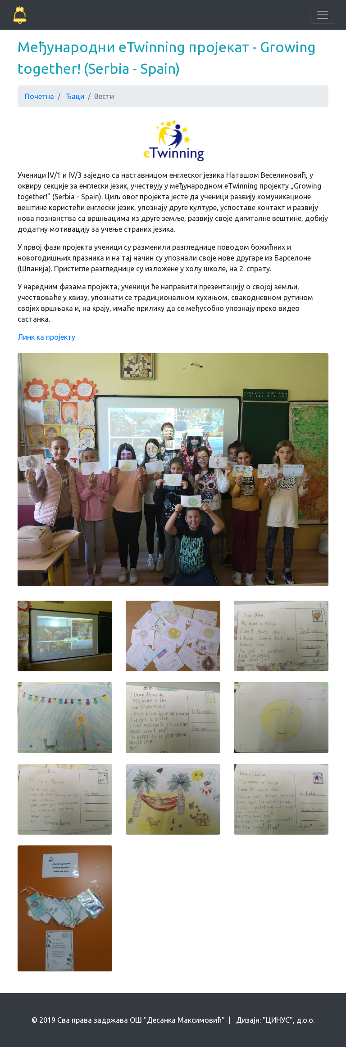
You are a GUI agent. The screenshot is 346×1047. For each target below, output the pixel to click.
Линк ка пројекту (46, 337)
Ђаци (75, 96)
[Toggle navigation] (322, 15)
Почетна (39, 96)
